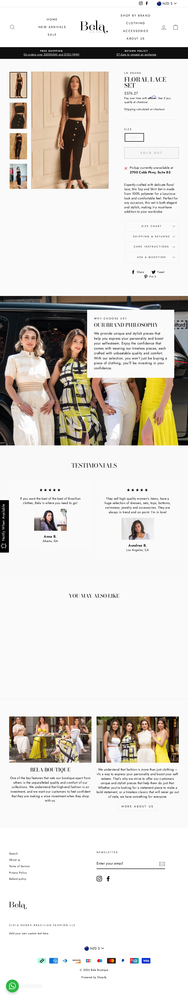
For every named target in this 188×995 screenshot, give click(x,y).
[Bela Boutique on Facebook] (108, 878)
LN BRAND (132, 73)
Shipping (129, 109)
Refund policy (17, 879)
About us (14, 860)
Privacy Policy (18, 873)
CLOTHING (135, 23)
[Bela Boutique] (50, 740)
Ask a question (151, 257)
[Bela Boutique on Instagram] (99, 878)
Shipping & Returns (151, 236)
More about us (138, 806)
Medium (134, 137)
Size (128, 129)
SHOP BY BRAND (136, 15)
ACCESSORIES (136, 31)
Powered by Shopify (93, 977)
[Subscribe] (162, 864)
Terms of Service (19, 866)
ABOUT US (136, 38)
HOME (52, 19)
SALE (52, 34)
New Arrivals (52, 27)
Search (13, 853)
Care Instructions (151, 246)
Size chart (151, 226)
